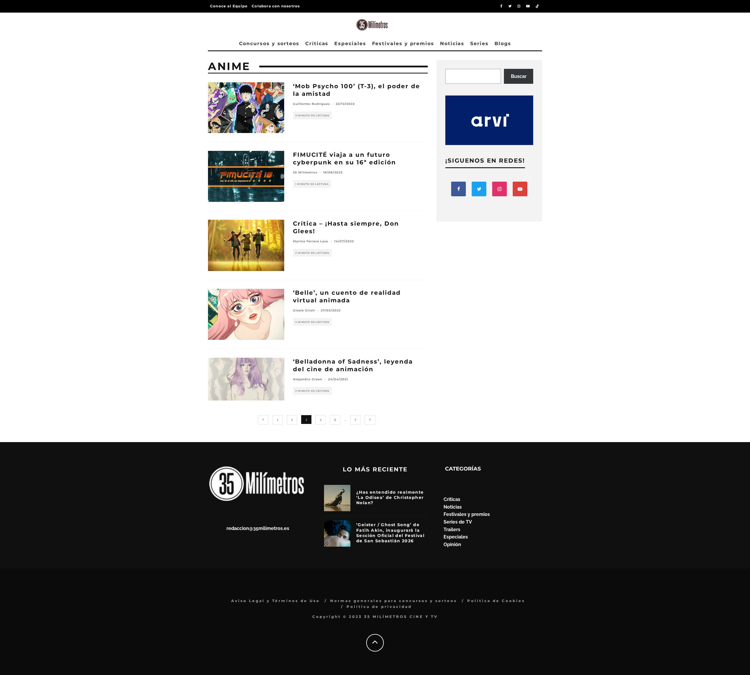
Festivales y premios (403, 43)
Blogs (503, 43)
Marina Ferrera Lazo (310, 241)
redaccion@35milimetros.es (257, 528)
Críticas (316, 43)
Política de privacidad (379, 606)
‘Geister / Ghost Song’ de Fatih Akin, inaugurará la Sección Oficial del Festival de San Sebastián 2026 (390, 532)
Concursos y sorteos (269, 43)
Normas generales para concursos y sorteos (393, 601)
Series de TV (458, 522)
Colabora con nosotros (276, 6)
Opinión (452, 544)
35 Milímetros (305, 172)
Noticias (452, 43)
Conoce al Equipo (229, 6)
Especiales (350, 43)
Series (479, 43)
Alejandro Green (307, 379)
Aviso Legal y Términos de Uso (275, 601)
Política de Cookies (496, 601)
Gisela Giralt (304, 310)
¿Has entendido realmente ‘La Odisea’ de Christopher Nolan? (390, 497)
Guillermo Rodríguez (311, 104)
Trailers (452, 529)
